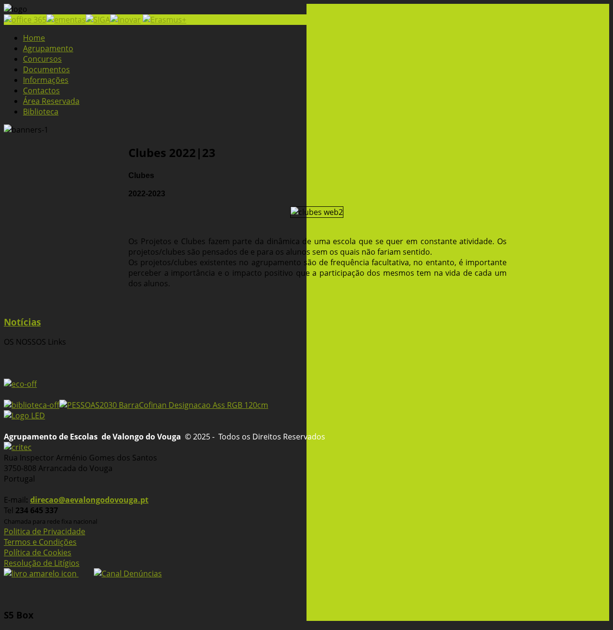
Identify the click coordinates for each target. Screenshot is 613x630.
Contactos (41, 90)
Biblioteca (40, 111)
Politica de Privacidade (44, 531)
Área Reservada (51, 101)
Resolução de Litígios (41, 563)
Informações (45, 80)
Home (34, 38)
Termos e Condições (40, 542)
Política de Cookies (37, 552)
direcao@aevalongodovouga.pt (89, 500)
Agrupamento (48, 48)
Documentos (46, 69)
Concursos (42, 59)
